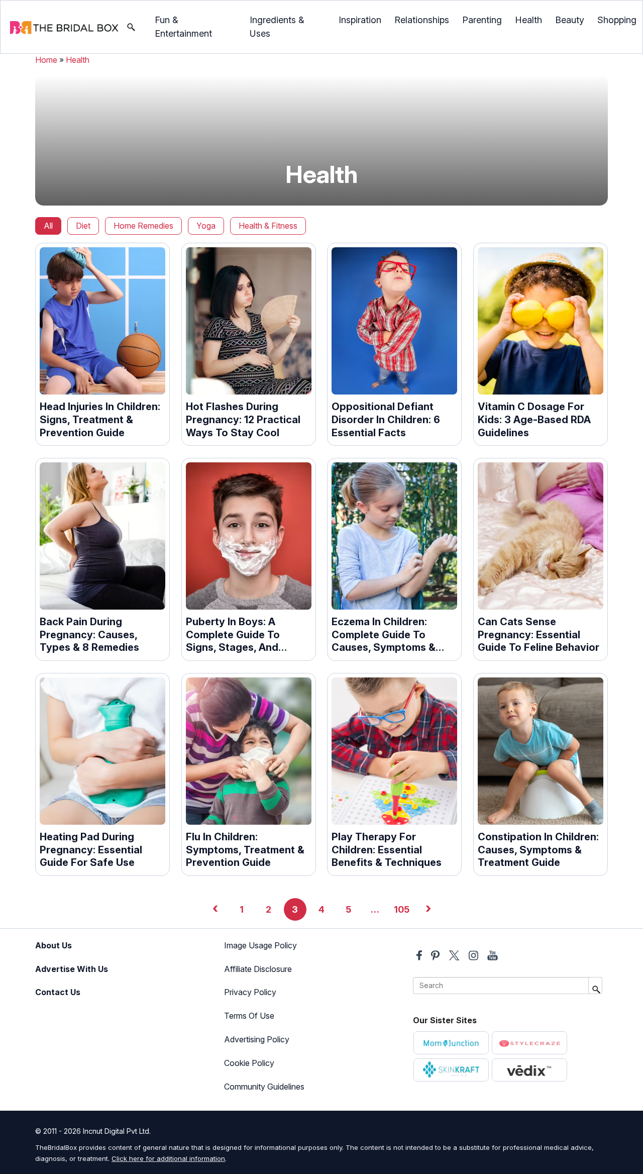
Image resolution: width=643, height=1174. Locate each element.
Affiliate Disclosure (258, 969)
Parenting (482, 20)
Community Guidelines (264, 1087)
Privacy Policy (250, 992)
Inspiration (360, 20)
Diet (83, 226)
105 (401, 909)
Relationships (421, 20)
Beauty (569, 20)
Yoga (206, 226)
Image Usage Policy (260, 945)
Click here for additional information (168, 1158)
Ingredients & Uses (277, 27)
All (48, 226)
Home (46, 60)
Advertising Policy (256, 1039)
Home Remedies (143, 226)
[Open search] (131, 27)
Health (528, 20)
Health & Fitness (268, 226)
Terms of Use (249, 1016)
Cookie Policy (249, 1063)
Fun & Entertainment (183, 27)
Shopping (616, 20)
